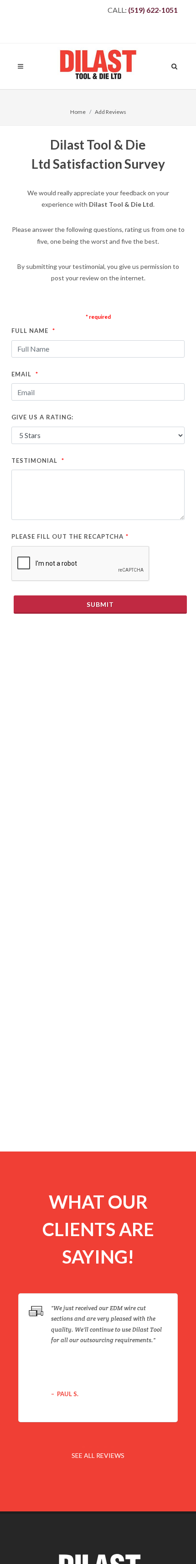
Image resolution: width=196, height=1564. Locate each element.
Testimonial (37, 460)
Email (24, 374)
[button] (83, 1447)
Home (78, 111)
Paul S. (67, 1394)
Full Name (33, 330)
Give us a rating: (42, 417)
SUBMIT (100, 604)
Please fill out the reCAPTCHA (70, 536)
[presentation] (186, 1358)
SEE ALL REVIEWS (98, 1455)
